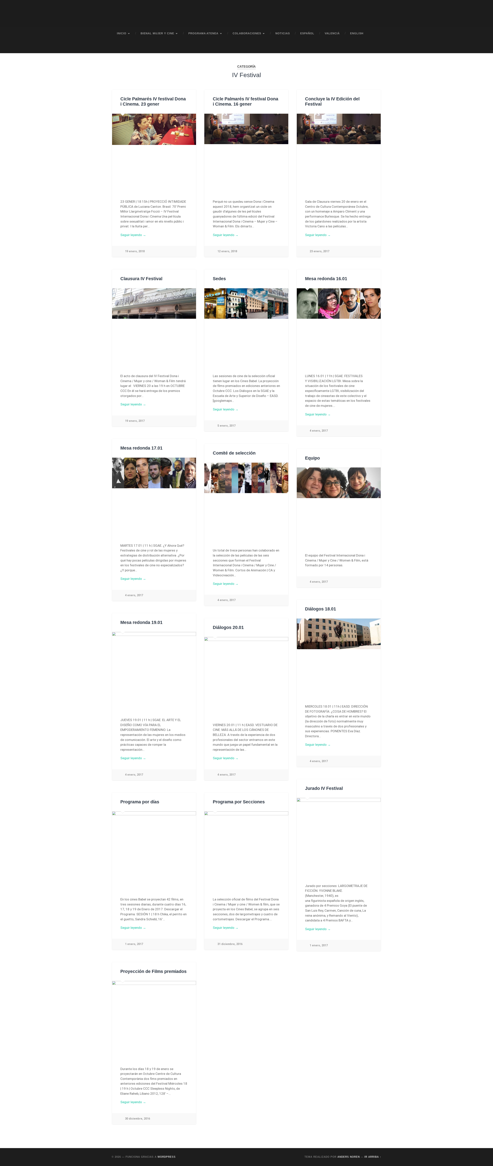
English (356, 33)
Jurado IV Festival (324, 788)
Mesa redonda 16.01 (326, 278)
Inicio (121, 33)
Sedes (219, 278)
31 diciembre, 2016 (229, 944)
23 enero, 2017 (319, 251)
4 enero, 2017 (319, 430)
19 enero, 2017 (135, 421)
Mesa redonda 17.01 (141, 448)
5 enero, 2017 (226, 425)
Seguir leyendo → (133, 235)
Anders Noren (348, 1156)
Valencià (332, 33)
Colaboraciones (247, 33)
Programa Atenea (203, 33)
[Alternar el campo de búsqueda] (374, 46)
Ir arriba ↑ (372, 1156)
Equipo (312, 458)
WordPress (167, 1156)
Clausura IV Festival (141, 278)
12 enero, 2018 (227, 251)
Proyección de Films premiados (153, 971)
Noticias (282, 33)
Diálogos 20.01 (228, 627)
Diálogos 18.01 (320, 609)
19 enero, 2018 (135, 251)
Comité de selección (234, 453)
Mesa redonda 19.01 (141, 622)
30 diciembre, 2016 (137, 1118)
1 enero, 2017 (319, 945)
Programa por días (139, 801)
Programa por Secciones (239, 801)
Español (307, 33)
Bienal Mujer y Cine (157, 33)
